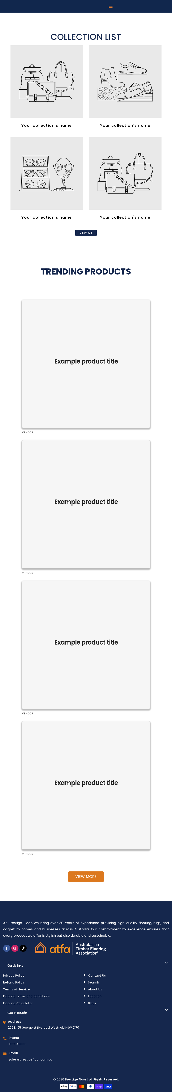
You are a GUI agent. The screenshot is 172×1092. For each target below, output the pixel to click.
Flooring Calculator (18, 1003)
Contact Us (97, 975)
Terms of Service (16, 989)
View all (86, 233)
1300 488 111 (17, 1044)
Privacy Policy (13, 975)
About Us (95, 989)
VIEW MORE (86, 876)
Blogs (92, 1003)
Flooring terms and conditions (26, 996)
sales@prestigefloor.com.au (30, 1059)
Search (93, 982)
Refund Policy (13, 982)
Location (95, 996)
